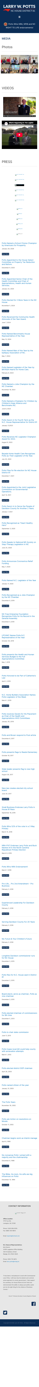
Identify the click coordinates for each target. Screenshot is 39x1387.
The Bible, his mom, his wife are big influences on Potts (17, 1175)
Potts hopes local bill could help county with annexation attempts (19, 1050)
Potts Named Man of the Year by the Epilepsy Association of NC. (17, 351)
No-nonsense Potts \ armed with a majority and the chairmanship (16, 1156)
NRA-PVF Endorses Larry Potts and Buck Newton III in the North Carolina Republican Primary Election (19, 847)
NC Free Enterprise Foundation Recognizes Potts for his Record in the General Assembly (18, 616)
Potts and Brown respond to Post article (19, 735)
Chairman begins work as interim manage (19, 1138)
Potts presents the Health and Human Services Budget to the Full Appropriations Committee (18, 656)
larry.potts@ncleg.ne (13, 1261)
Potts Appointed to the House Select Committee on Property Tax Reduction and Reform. (18, 262)
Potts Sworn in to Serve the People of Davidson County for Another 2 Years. (18, 507)
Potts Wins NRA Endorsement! (15, 867)
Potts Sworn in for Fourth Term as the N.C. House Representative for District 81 (19, 421)
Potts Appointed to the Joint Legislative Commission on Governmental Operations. (19, 489)
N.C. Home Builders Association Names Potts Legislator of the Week (19, 696)
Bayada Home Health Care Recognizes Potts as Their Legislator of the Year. (18, 455)
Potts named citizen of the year (15, 1085)
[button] (5, 254)
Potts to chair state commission (15, 1032)
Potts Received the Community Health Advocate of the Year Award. (18, 318)
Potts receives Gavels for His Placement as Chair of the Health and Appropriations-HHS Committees (19, 716)
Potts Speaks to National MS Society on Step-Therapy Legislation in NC (19, 543)
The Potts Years (8, 1102)
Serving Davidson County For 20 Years (18, 922)
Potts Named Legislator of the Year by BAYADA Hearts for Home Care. (18, 368)
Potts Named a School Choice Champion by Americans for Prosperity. (19, 244)
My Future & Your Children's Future (17, 939)
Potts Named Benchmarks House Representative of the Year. (16, 335)
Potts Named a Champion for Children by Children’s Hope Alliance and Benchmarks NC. (19, 403)
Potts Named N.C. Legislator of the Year (19, 580)
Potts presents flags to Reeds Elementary (19, 752)
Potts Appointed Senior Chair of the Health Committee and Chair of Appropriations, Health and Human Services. (17, 282)
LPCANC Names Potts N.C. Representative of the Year (13, 636)
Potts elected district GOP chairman (17, 1068)
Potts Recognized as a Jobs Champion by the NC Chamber (18, 596)
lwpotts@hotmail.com (13, 1236)
